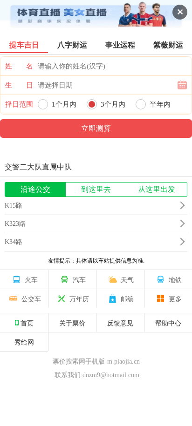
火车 (31, 279)
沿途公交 (35, 189)
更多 (175, 298)
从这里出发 (156, 189)
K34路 (13, 241)
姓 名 (19, 66)
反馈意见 (120, 322)
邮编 (127, 298)
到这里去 (96, 189)
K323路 (15, 223)
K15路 (13, 205)
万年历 (79, 298)
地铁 (175, 279)
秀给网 (24, 341)
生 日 (19, 85)
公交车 (31, 298)
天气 (127, 279)
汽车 (79, 279)
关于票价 (72, 322)
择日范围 (19, 104)
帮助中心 (168, 322)
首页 (27, 322)
